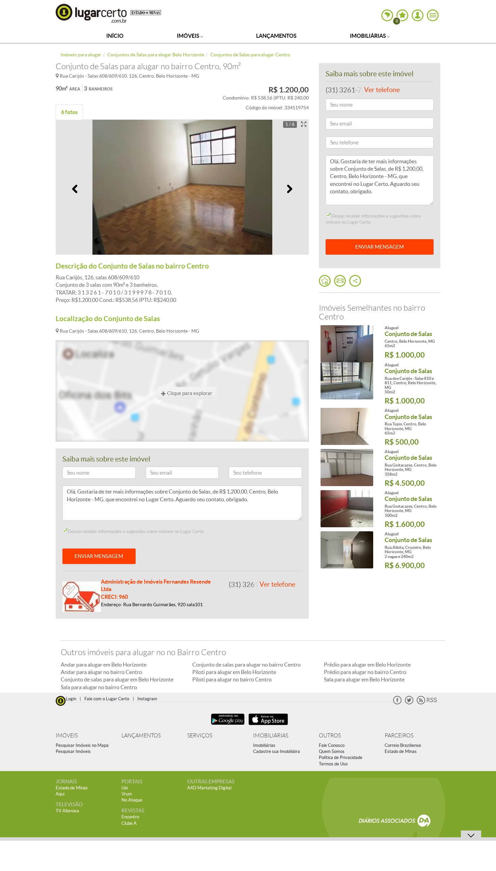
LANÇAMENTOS (141, 735)
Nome (71, 474)
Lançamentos (276, 36)
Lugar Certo (91, 13)
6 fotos (69, 112)
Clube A (129, 823)
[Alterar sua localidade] (387, 15)
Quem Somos (332, 751)
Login (71, 698)
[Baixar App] (228, 725)
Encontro (130, 816)
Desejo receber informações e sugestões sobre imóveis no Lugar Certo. (135, 531)
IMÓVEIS (67, 735)
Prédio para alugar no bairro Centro (365, 672)
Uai (124, 787)
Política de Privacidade (340, 757)
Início (114, 36)
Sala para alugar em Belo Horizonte (364, 679)
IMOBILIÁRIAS (270, 735)
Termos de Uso (333, 763)
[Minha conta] (417, 15)
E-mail (155, 474)
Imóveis (188, 36)
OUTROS (330, 735)
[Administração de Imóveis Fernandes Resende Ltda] (81, 596)
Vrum (126, 793)
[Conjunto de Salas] (347, 343)
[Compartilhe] (355, 281)
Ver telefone (277, 584)
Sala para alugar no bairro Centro (99, 687)
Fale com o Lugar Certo (106, 698)
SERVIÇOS (199, 735)
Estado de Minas (401, 751)
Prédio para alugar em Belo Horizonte (367, 665)
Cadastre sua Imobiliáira (276, 751)
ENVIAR (379, 247)
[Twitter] (409, 702)
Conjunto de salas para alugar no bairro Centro (246, 665)
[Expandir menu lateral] (433, 15)
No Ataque (131, 800)
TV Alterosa (67, 810)
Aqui (60, 793)
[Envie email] (340, 281)
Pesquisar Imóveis (73, 751)
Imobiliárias (368, 36)
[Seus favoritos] (325, 281)
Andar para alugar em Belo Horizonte (103, 665)
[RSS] (427, 702)
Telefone (240, 474)
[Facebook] (397, 702)
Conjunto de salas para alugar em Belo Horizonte (117, 679)
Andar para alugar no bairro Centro (101, 672)
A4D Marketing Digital (209, 787)
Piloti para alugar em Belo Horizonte (234, 672)
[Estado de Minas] (146, 12)
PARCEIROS (399, 735)
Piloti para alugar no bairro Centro (232, 679)
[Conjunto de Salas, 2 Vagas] (347, 549)
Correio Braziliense (403, 745)
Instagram (147, 698)
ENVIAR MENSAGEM (99, 556)
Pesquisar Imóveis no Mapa (82, 745)
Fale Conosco (332, 745)
